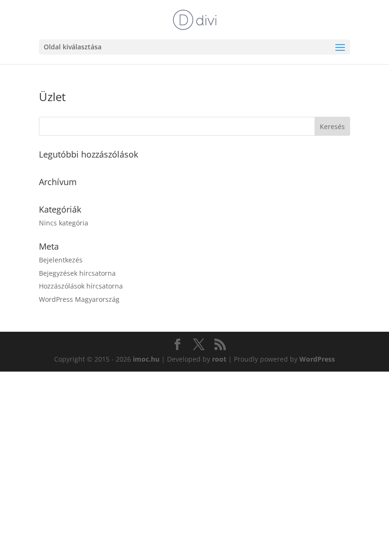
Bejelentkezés (61, 259)
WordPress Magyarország (79, 299)
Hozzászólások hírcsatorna (81, 285)
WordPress (317, 359)
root (219, 359)
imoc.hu (146, 359)
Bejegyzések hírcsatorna (77, 273)
